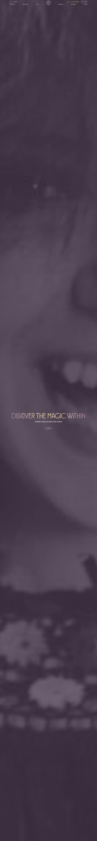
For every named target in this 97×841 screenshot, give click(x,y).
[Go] (11, 2)
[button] (14, 4)
